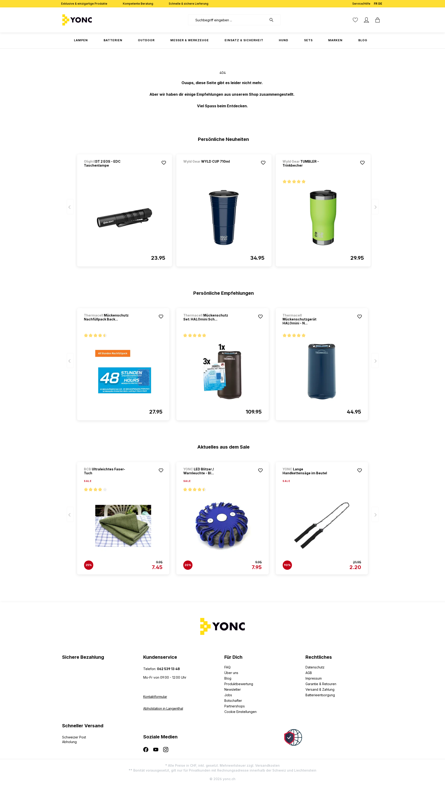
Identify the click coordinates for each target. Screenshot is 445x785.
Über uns (231, 673)
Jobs (228, 695)
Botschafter (233, 701)
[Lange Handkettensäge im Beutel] (322, 526)
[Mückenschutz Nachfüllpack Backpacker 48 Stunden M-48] (123, 372)
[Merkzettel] (355, 20)
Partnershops (234, 706)
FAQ (227, 667)
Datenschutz (314, 667)
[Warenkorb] (377, 20)
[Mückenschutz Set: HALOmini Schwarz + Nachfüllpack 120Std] (222, 372)
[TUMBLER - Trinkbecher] (323, 218)
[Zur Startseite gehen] (91, 19)
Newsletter (232, 689)
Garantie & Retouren (320, 684)
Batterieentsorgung (320, 695)
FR (375, 3)
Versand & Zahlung (319, 689)
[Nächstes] (375, 206)
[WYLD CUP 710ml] (207, 168)
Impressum (313, 678)
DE (380, 3)
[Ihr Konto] (366, 20)
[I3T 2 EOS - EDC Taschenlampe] (124, 218)
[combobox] (227, 19)
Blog (227, 678)
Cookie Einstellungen (240, 712)
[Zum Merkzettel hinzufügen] (163, 162)
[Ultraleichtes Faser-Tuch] (123, 526)
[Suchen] (274, 19)
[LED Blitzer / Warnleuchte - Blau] (222, 526)
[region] (222, 208)
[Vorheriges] (70, 206)
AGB (308, 673)
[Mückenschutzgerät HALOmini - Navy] (322, 372)
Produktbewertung (238, 684)
